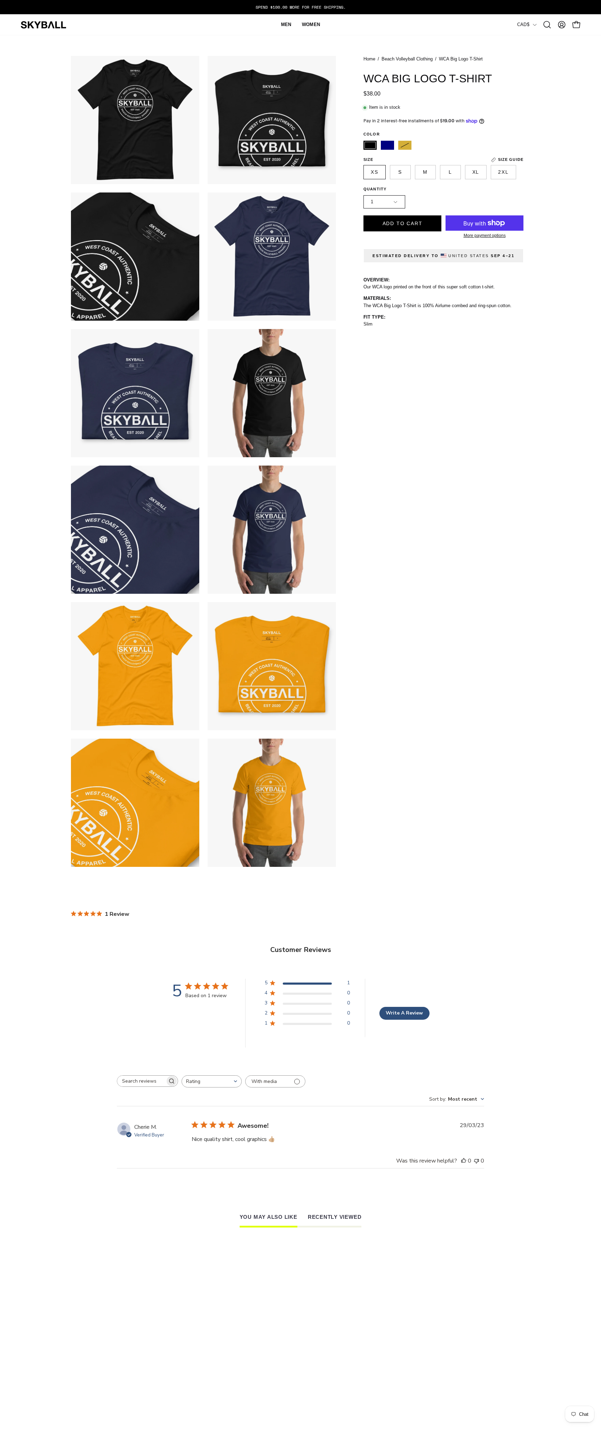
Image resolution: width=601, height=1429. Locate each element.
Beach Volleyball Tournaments (468, 1339)
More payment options (485, 235)
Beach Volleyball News (456, 1331)
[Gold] (404, 145)
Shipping (262, 1347)
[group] (300, 7)
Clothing (177, 1339)
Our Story (351, 1331)
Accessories (182, 1347)
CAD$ (523, 24)
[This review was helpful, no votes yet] (463, 1161)
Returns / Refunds (277, 1339)
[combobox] (212, 1081)
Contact (176, 1355)
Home (369, 59)
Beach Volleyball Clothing (407, 59)
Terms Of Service (275, 1363)
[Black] (370, 145)
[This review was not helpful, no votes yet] (476, 1161)
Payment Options (274, 1355)
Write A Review (404, 1013)
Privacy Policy (271, 1370)
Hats (170, 1331)
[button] (547, 24)
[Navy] (387, 145)
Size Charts (267, 1331)
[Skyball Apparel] (43, 24)
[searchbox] (141, 1081)
